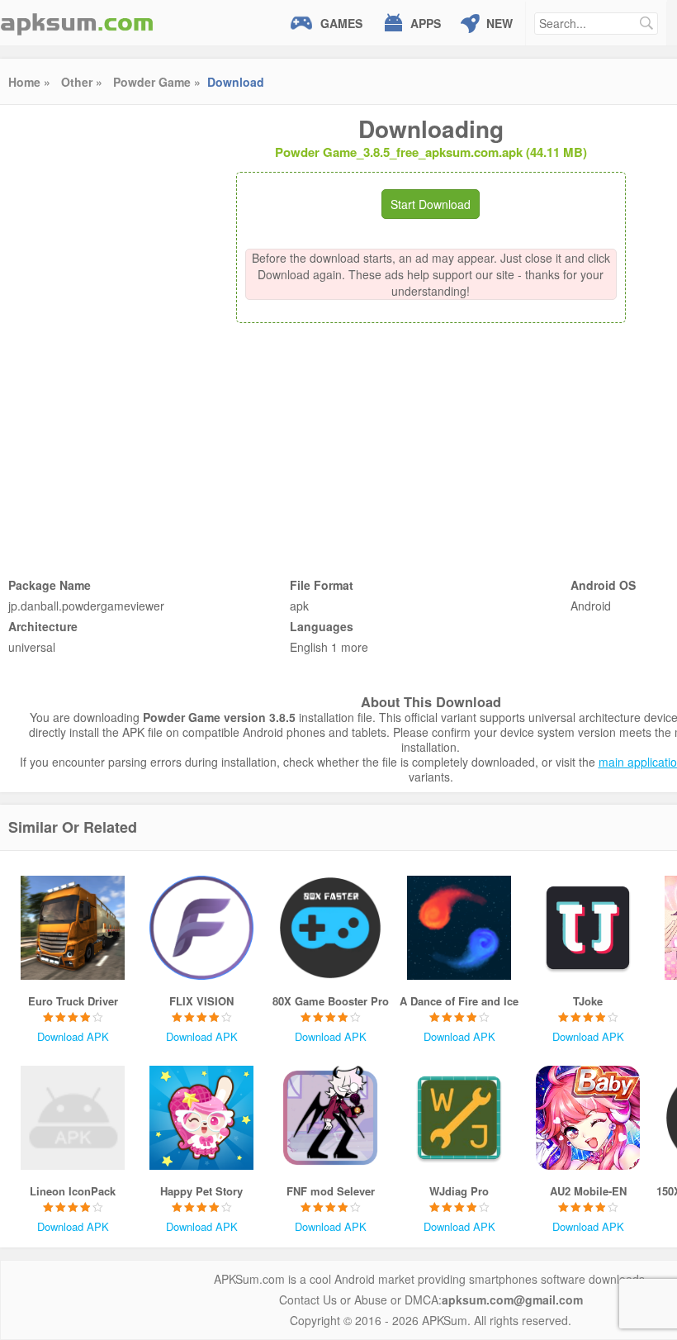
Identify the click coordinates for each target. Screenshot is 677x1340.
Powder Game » (157, 82)
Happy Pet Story (201, 1191)
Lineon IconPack (73, 1191)
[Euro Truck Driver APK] (72, 927)
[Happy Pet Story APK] (201, 1117)
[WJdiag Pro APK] (459, 1117)
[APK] (77, 22)
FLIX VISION (201, 1001)
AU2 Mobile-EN (588, 1191)
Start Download (431, 204)
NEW (499, 23)
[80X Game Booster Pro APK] (330, 927)
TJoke (588, 1001)
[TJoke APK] (588, 927)
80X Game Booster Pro (330, 1001)
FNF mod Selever (330, 1191)
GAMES (341, 23)
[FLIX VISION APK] (201, 927)
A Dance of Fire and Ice (459, 1001)
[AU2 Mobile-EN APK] (588, 1117)
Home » (29, 82)
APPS (425, 23)
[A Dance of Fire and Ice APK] (459, 927)
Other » (81, 82)
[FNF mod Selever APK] (330, 1117)
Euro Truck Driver (73, 1001)
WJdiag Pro (459, 1191)
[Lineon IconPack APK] (72, 1117)
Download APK (73, 1036)
